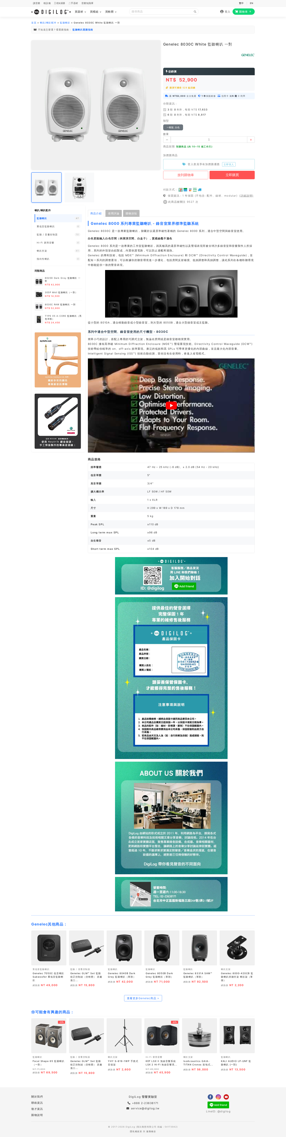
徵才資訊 (37, 1108)
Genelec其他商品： (49, 924)
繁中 (241, 3)
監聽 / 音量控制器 (80, 969)
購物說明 (37, 1115)
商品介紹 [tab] (96, 213)
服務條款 (151, 1131)
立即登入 (229, 164)
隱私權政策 (136, 1131)
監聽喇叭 (65, 22)
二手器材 (73, 3)
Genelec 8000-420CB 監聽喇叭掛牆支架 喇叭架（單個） (237, 977)
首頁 (33, 22)
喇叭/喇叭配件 (48, 22)
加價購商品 (170, 155)
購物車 (245, 11)
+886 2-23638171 (144, 1103)
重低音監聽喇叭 (41, 969)
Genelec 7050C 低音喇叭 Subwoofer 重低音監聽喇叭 (48, 977)
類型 (166, 120)
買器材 (79, 11)
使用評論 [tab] (113, 213)
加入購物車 (48, 962)
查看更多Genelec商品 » (143, 998)
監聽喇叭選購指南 (82, 29)
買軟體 (110, 11)
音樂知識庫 (87, 3)
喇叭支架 (226, 969)
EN (251, 3)
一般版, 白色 (173, 127)
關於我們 (37, 1096)
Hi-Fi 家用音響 (154, 1057)
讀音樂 (36, 3)
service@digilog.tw (145, 1108)
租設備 (47, 3)
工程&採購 (59, 3)
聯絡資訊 (37, 1102)
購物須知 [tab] (131, 213)
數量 (166, 134)
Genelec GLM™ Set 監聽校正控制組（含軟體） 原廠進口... (86, 977)
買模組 (94, 11)
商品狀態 (169, 146)
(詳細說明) (246, 195)
